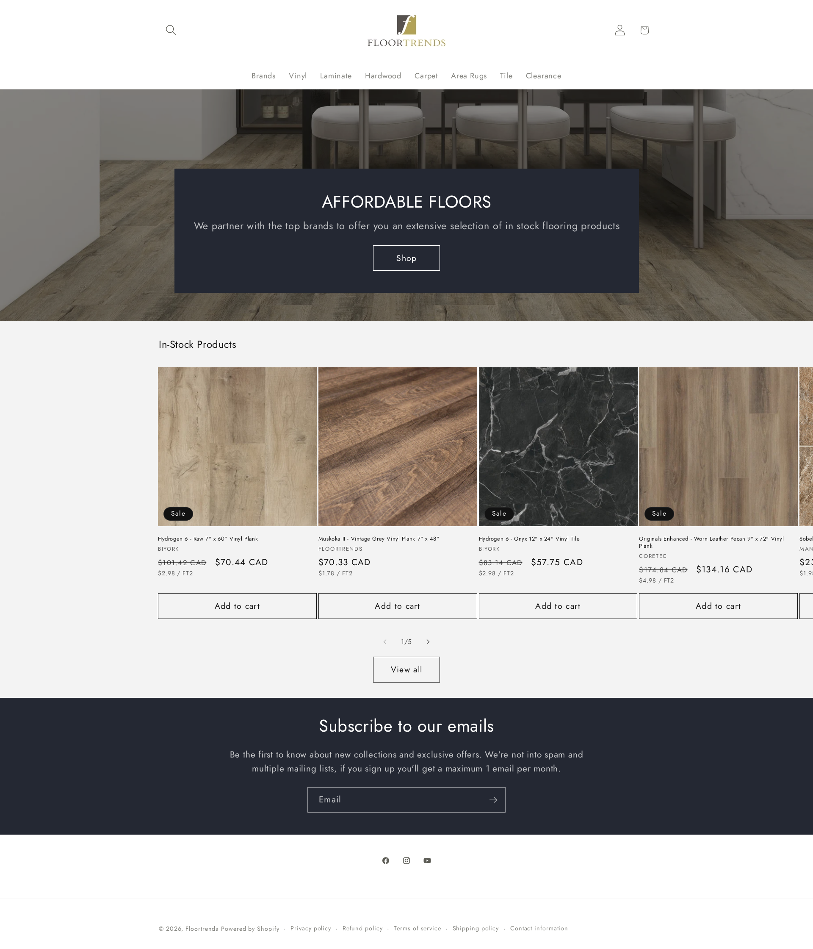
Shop (406, 258)
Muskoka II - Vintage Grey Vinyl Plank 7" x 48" (379, 539)
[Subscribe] (493, 800)
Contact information (539, 928)
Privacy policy (310, 928)
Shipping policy (476, 928)
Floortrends (201, 928)
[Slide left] (385, 642)
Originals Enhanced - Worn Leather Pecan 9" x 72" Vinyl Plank (711, 543)
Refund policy (363, 928)
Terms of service (417, 928)
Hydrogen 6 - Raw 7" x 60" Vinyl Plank (208, 539)
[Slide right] (428, 642)
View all (406, 669)
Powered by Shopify (250, 928)
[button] (171, 30)
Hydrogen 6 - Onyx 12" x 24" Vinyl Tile (529, 539)
